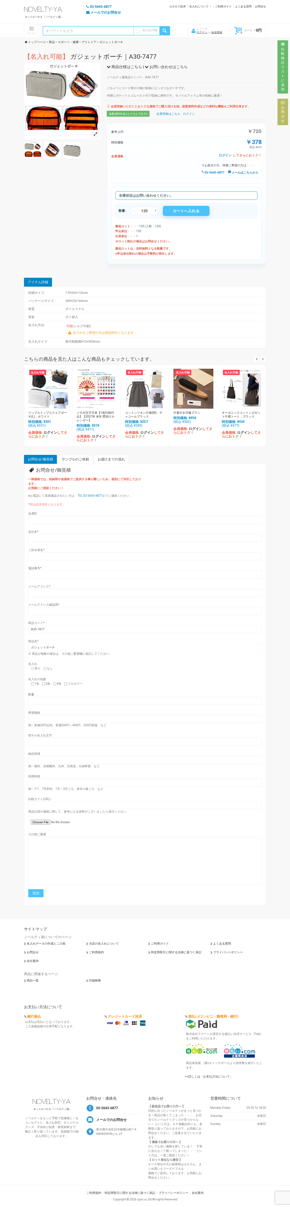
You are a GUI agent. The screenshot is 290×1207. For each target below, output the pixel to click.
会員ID (32, 513)
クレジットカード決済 (125, 1016)
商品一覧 (33, 980)
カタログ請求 (177, 6)
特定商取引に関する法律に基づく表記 (176, 952)
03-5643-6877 (214, 172)
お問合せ (260, 6)
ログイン (201, 32)
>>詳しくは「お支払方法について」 (209, 1076)
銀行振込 (34, 1016)
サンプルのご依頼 (75, 459)
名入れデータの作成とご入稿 (46, 943)
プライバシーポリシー (228, 952)
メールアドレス (39, 586)
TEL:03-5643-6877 (89, 495)
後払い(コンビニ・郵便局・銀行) (213, 1016)
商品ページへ (48, 388)
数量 (31, 694)
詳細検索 (95, 980)
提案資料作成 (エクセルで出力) (128, 113)
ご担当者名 (36, 550)
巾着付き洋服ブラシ (186, 412)
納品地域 (34, 753)
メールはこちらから (244, 172)
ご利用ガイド (223, 6)
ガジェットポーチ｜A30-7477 (90, 56)
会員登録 (216, 32)
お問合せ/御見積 (40, 459)
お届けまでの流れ (111, 459)
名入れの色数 (37, 679)
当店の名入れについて (104, 943)
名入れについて (198, 6)
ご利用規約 (96, 952)
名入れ (32, 664)
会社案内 (33, 961)
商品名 (33, 641)
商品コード (36, 623)
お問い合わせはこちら (168, 66)
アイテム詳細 (38, 282)
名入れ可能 (149, 30)
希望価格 (34, 712)
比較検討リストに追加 (282, 69)
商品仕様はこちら (126, 66)
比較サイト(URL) (39, 799)
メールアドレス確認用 (43, 604)
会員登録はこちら (168, 113)
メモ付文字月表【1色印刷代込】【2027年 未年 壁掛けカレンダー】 (95, 416)
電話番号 (35, 568)
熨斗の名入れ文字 (40, 735)
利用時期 (34, 776)
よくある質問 (243, 6)
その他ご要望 (37, 834)
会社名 (33, 531)
